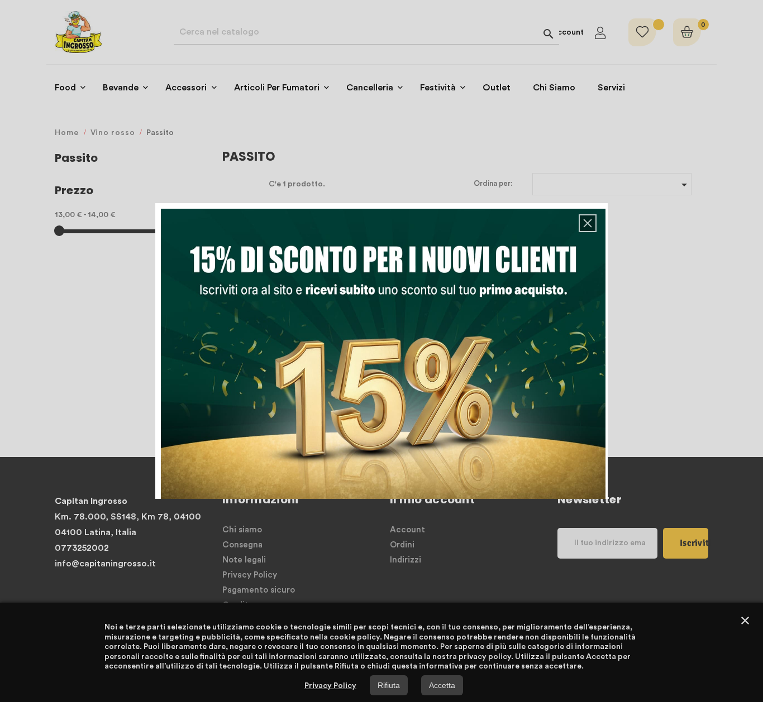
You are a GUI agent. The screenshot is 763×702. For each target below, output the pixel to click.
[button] (588, 223)
